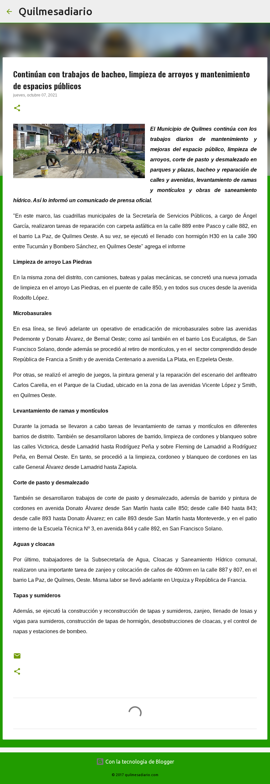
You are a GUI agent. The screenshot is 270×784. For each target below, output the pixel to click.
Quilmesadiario (55, 11)
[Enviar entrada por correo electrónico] (17, 658)
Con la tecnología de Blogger (139, 762)
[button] (17, 108)
